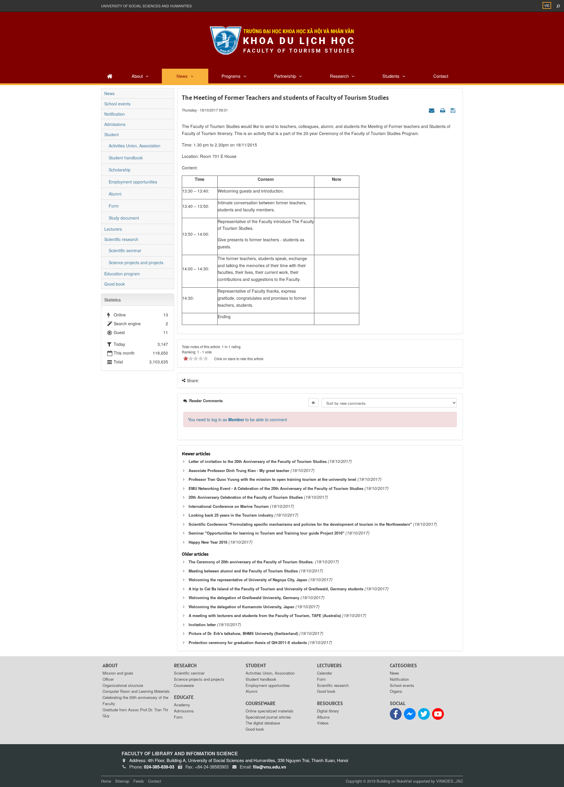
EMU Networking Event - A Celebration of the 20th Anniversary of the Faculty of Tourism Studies (276, 488)
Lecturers (113, 229)
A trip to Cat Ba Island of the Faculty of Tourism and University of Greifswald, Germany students (276, 588)
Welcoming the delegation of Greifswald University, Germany (244, 597)
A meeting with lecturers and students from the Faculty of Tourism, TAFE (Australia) (265, 615)
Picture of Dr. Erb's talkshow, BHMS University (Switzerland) (243, 633)
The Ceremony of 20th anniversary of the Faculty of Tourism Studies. (251, 561)
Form (114, 206)
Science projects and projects (136, 262)
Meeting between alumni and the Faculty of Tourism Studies (243, 571)
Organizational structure (123, 685)
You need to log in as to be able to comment (237, 419)
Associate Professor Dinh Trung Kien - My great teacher (239, 470)
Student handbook (126, 158)
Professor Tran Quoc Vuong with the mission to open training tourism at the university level (272, 479)
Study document (124, 218)
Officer (108, 679)
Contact (440, 76)
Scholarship (119, 170)
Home (106, 781)
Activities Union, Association (134, 146)
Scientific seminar (125, 250)
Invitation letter (202, 624)
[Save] (454, 110)
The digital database (263, 723)
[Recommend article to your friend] (432, 110)
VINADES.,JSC (449, 781)
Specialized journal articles (268, 717)
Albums (323, 717)
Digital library (328, 711)
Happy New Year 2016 (208, 542)
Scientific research (121, 239)
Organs (396, 691)
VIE (546, 5)
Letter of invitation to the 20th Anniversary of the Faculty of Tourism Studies (258, 461)
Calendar (324, 673)
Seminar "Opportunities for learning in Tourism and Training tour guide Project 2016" (266, 533)
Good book (114, 284)
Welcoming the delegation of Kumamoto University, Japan (241, 606)
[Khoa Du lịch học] (282, 40)
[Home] (109, 76)
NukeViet (404, 781)
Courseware (184, 685)
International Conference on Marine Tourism (229, 506)
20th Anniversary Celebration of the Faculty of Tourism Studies (246, 497)
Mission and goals (118, 673)
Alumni (115, 194)
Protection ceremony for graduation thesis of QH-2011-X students (248, 642)
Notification (114, 114)
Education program (122, 274)
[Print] (443, 110)
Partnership (285, 76)
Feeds (138, 781)
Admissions (114, 124)
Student (111, 134)
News (182, 76)
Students (391, 76)
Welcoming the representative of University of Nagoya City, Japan (248, 579)
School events (117, 104)
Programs (231, 76)
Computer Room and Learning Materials (136, 691)
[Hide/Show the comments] (313, 402)
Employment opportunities (133, 182)
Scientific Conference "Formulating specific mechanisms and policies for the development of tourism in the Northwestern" (300, 524)
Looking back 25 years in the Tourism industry (231, 515)
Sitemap (122, 781)
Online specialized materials (269, 711)
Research (339, 76)
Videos (323, 723)
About (137, 76)
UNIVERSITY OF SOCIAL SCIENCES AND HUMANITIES (146, 5)
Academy (182, 704)
